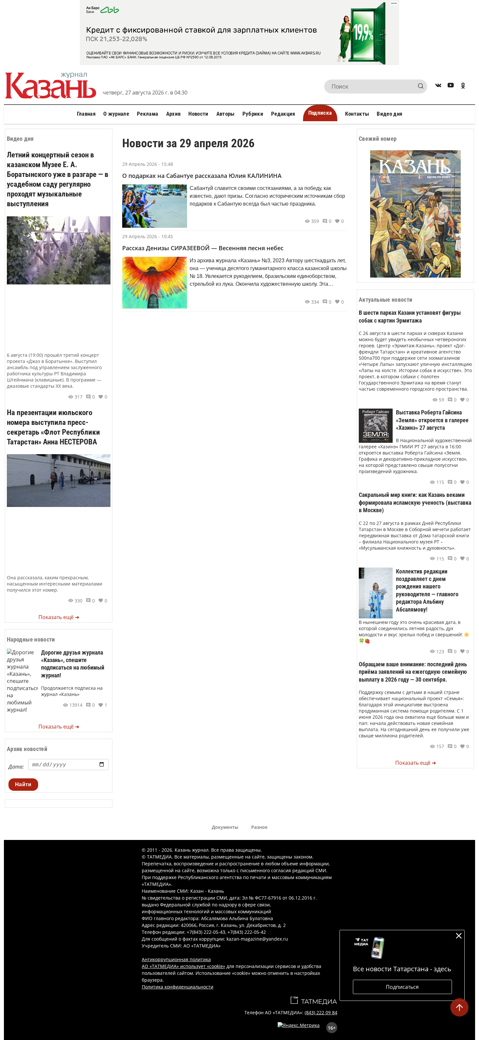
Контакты (357, 113)
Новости (198, 113)
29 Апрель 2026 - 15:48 (147, 164)
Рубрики (252, 113)
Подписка (320, 112)
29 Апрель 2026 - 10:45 (147, 236)
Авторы (225, 113)
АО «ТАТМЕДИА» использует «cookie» (183, 966)
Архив (173, 113)
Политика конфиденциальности (177, 987)
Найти (23, 784)
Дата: (16, 766)
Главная (86, 113)
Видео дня (389, 113)
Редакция (283, 113)
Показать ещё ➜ (58, 617)
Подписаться (402, 986)
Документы (225, 827)
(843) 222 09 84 (321, 1012)
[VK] (438, 86)
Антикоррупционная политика (176, 959)
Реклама (147, 113)
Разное (259, 827)
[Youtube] (450, 86)
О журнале (116, 113)
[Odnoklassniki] (463, 86)
